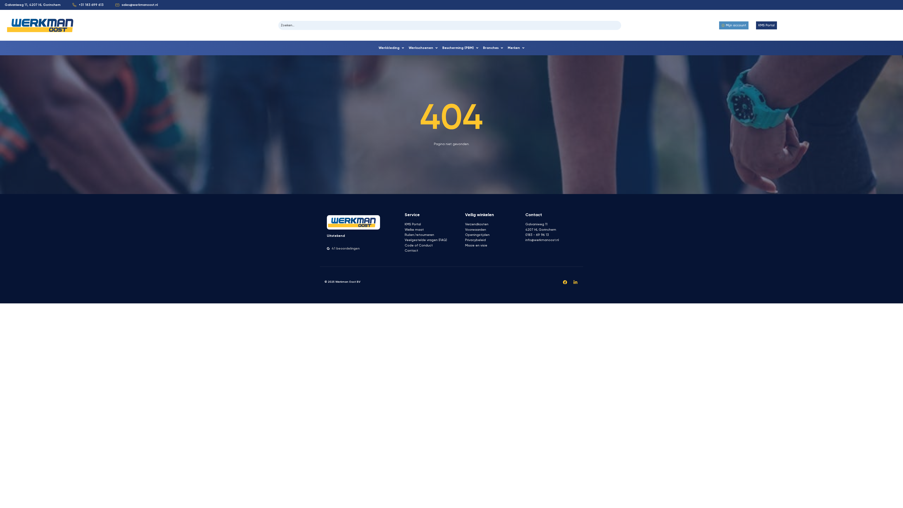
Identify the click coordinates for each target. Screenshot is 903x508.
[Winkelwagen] (788, 25)
